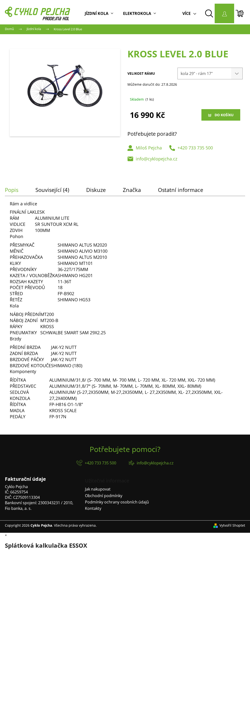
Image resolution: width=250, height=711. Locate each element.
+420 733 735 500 (195, 148)
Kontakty (93, 508)
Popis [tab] (11, 189)
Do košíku (224, 115)
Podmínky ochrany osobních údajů (117, 502)
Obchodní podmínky (103, 495)
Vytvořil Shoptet (232, 525)
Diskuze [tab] (96, 189)
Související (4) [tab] (52, 189)
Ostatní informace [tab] (180, 189)
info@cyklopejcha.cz (156, 159)
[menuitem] (99, 13)
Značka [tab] (132, 189)
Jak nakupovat (98, 489)
